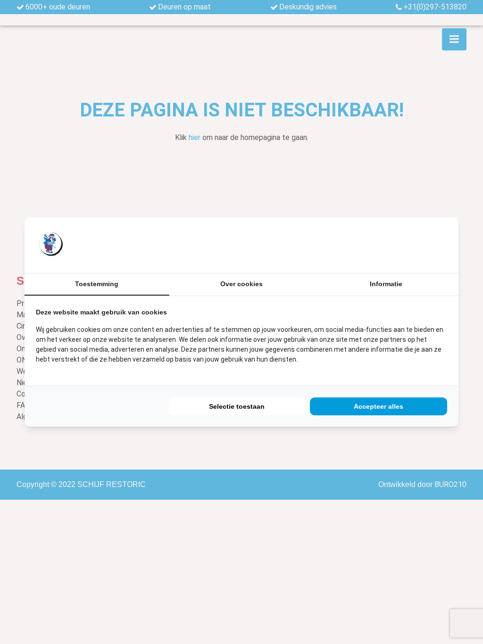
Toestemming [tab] (96, 284)
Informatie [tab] (386, 284)
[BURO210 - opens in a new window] (411, 245)
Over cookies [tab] (241, 284)
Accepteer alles (378, 406)
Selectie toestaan (237, 406)
